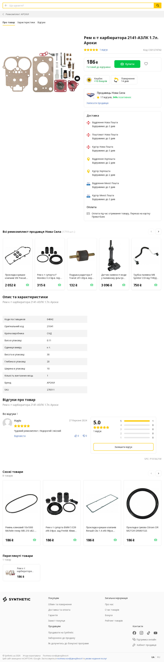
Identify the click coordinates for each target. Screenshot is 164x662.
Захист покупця (56, 620)
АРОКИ (17, 14)
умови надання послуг (96, 658)
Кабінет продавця (146, 644)
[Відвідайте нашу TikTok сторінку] (148, 633)
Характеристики (26, 22)
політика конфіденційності (69, 658)
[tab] (9, 23)
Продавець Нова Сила (111, 92)
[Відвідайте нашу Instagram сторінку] (141, 633)
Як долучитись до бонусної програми (68, 643)
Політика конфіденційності (55, 655)
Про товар (9, 22)
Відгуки (41, 22)
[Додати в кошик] (27, 285)
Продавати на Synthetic (61, 632)
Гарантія (53, 615)
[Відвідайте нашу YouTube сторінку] (155, 633)
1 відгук (104, 49)
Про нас (109, 604)
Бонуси (109, 615)
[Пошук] (157, 5)
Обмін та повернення (60, 604)
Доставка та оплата (59, 609)
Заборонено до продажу (61, 637)
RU (158, 657)
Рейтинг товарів (114, 620)
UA (152, 657)
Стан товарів (112, 609)
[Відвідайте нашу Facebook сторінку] (134, 633)
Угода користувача (32, 655)
